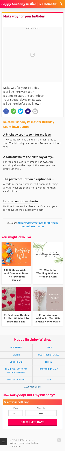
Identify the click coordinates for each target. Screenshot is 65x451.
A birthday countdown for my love (27, 134)
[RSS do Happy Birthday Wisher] (59, 440)
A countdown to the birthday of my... (29, 157)
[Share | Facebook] (6, 111)
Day (15, 408)
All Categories (32, 386)
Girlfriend (16, 347)
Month (41, 408)
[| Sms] (28, 111)
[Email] (35, 111)
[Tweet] (20, 111)
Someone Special (16, 379)
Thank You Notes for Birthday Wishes (16, 371)
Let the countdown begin (20, 201)
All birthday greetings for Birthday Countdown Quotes (38, 224)
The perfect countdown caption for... (28, 179)
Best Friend (16, 361)
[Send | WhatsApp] (13, 111)
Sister (16, 354)
